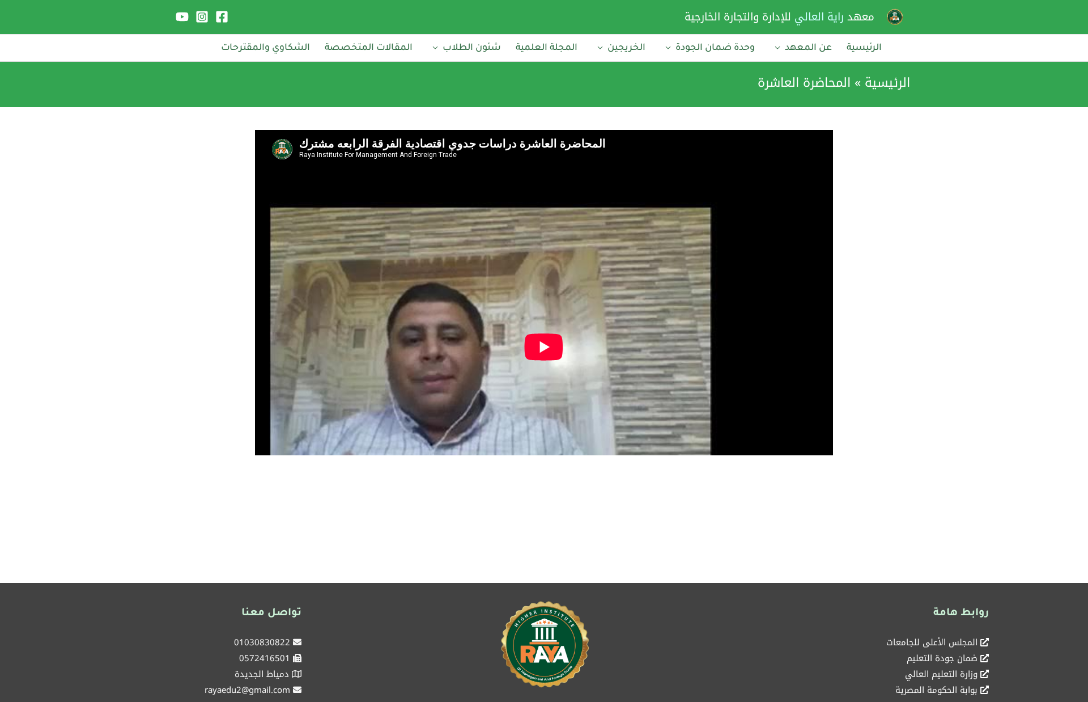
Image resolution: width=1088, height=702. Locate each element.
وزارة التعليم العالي (941, 674)
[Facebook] (221, 16)
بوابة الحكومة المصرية (936, 690)
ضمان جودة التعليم (942, 658)
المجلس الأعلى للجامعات (932, 642)
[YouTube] (182, 16)
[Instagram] (202, 16)
